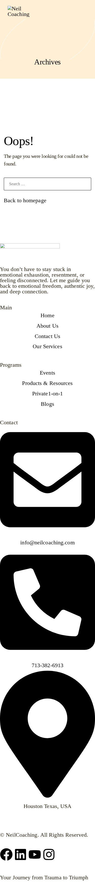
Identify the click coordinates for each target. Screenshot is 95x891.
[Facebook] (6, 854)
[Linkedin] (20, 854)
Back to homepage (25, 200)
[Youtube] (34, 854)
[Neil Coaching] (20, 11)
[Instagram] (49, 854)
